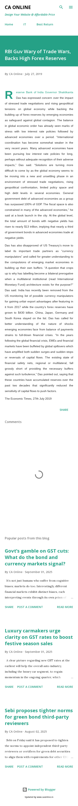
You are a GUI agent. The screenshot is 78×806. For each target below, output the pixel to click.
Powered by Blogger (41, 789)
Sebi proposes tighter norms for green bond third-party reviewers (39, 716)
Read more (65, 607)
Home (9, 24)
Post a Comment (30, 607)
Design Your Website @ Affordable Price (30, 14)
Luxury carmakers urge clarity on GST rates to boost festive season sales (39, 637)
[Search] (61, 7)
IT (24, 24)
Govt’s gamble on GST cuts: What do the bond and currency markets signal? (37, 557)
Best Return (45, 24)
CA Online (18, 7)
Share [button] (64, 410)
